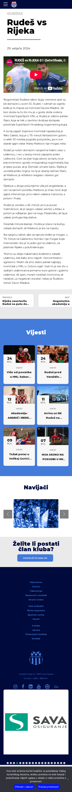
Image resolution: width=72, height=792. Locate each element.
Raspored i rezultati (36, 595)
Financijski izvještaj (36, 634)
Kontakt (36, 638)
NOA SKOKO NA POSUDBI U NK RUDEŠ (53, 459)
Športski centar (36, 615)
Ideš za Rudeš (36, 606)
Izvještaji (15, 13)
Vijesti (19, 368)
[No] (67, 779)
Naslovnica (36, 582)
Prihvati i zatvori (24, 786)
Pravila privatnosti (48, 786)
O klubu (36, 625)
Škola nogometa (36, 610)
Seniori (36, 586)
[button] (7, 514)
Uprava (36, 630)
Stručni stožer (36, 599)
